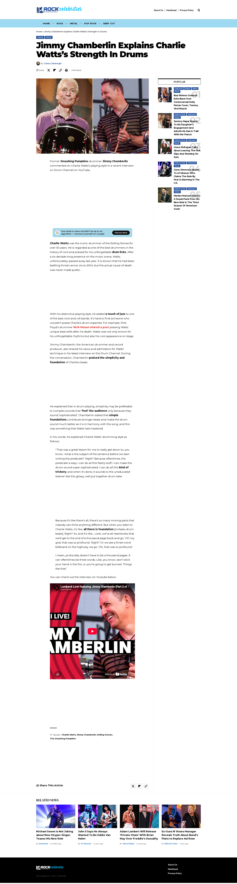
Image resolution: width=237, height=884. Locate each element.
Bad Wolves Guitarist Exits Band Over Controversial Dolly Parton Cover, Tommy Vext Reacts (186, 102)
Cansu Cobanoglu (53, 63)
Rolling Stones (104, 735)
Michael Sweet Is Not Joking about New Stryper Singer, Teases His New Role (54, 835)
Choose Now (121, 233)
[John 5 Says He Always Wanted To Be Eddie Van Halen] (97, 816)
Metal (187, 88)
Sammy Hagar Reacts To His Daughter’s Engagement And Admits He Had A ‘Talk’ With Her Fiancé (186, 128)
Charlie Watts (69, 735)
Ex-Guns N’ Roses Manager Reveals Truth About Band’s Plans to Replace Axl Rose (180, 835)
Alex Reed (43, 844)
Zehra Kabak (128, 844)
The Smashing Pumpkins (63, 738)
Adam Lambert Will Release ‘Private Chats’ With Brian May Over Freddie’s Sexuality (139, 835)
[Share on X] (48, 70)
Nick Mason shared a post (91, 327)
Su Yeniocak (86, 844)
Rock (48, 37)
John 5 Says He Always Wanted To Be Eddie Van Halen (94, 835)
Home (39, 31)
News (40, 37)
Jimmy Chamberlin (86, 735)
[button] (198, 10)
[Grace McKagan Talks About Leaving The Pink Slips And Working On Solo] (165, 146)
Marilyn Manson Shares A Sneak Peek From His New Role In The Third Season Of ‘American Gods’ (186, 202)
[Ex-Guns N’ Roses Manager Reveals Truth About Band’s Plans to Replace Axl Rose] (181, 816)
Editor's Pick (180, 114)
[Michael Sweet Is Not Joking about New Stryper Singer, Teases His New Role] (55, 816)
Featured (179, 88)
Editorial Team (170, 844)
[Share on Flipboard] (54, 70)
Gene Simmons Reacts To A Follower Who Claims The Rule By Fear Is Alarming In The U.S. (187, 176)
